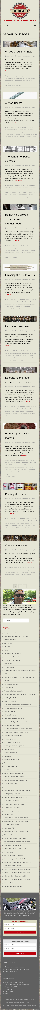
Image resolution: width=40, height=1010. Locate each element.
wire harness (33, 139)
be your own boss (27, 76)
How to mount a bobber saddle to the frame (17, 790)
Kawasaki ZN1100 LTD (20, 136)
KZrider (31, 194)
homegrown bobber (10, 83)
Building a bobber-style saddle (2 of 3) (15, 780)
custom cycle (8, 80)
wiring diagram (28, 197)
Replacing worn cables (11, 739)
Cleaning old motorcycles (12, 725)
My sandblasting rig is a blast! (13, 883)
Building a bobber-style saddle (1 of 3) (15, 797)
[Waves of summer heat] (20, 44)
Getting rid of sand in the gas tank (14, 855)
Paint (6, 650)
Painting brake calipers (11, 783)
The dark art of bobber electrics (13, 691)
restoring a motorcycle (23, 577)
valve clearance (25, 139)
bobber (7, 78)
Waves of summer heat (11, 684)
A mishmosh (8, 787)
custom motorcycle (17, 80)
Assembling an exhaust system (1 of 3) (16, 831)
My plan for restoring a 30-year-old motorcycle (18, 729)
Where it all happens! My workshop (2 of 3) (17, 872)
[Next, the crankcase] (20, 319)
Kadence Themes (31, 1005)
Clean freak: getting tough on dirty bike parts (17, 862)
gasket (11, 469)
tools (19, 139)
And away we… (9, 646)
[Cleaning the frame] (20, 538)
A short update (8, 687)
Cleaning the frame (10, 715)
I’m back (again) (9, 667)
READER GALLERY (19, 1002)
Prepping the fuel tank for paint (13, 886)
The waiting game (9, 763)
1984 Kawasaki (22, 127)
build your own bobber (23, 78)
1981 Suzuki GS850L (12, 127)
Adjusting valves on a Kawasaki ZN (15, 848)
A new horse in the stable (12, 807)
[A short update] (20, 95)
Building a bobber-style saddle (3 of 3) (15, 776)
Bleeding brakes (9, 749)
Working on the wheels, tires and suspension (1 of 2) (20, 677)
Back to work (8, 664)
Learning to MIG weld (10, 828)
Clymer (23, 132)
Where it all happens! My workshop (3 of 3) (17, 869)
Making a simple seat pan (12, 794)
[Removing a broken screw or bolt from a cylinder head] (20, 207)
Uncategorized (26, 56)
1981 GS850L (10, 567)
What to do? (8, 835)
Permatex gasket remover (17, 471)
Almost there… (8, 643)
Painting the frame (9, 711)
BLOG (17, 999)
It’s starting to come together (12, 660)
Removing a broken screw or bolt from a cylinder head (20, 694)
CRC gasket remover (14, 464)
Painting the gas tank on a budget (14, 859)
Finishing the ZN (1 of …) (11, 698)
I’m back (6, 681)
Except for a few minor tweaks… (14, 633)
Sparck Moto (21, 197)
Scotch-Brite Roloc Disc (18, 474)
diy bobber (21, 134)
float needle (27, 306)
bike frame (18, 520)
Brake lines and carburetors (12, 653)
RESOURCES (9, 1002)
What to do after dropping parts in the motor (17, 842)
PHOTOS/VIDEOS (25, 999)
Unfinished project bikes (11, 759)
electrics (24, 80)
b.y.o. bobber (9, 76)
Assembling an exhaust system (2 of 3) (16, 821)
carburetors (21, 304)
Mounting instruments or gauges (14, 746)
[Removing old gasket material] (20, 426)
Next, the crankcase (10, 701)
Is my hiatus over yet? (10, 766)
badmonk (10, 56)
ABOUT (12, 999)
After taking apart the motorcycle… (14, 718)
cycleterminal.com (15, 192)
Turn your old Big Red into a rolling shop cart (17, 722)
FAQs (32, 999)
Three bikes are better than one (13, 735)
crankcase (12, 355)
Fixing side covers (9, 852)
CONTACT (28, 1002)
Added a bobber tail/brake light (13, 773)
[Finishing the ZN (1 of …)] (20, 267)
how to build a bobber (21, 83)
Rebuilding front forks (10, 752)
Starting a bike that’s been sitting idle (15, 876)
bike (34, 76)
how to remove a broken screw (24, 255)
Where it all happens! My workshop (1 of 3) (17, 879)
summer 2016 (17, 85)
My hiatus (7, 770)
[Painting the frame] (20, 486)
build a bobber (13, 78)
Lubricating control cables (12, 742)
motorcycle (29, 136)
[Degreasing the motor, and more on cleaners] (20, 370)
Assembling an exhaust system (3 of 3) (16, 818)
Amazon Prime (18, 185)
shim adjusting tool (12, 139)
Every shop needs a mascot (12, 866)
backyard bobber (18, 76)
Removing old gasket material (13, 708)
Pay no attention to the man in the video (16, 636)
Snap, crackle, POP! (10, 640)
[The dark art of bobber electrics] (20, 149)
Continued (8, 71)
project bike (11, 85)
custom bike (32, 78)
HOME (7, 999)
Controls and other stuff (11, 657)
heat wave (30, 80)
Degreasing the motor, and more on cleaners (17, 705)
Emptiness (7, 756)
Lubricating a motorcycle (11, 800)
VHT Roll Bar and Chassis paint (24, 527)
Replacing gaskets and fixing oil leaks (15, 838)
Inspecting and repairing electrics (14, 804)
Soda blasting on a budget (12, 811)
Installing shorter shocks (11, 824)
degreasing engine (10, 413)
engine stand (20, 357)
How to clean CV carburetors (13, 845)
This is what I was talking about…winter (16, 732)
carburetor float (13, 304)
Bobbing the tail (9, 814)
